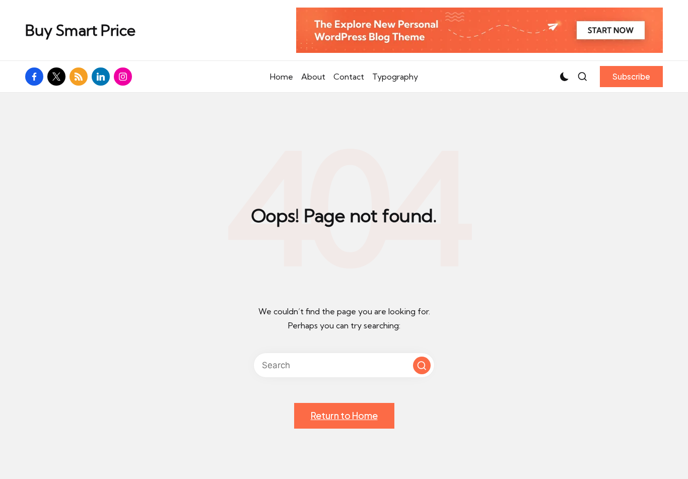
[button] (631, 76)
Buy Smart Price (80, 30)
